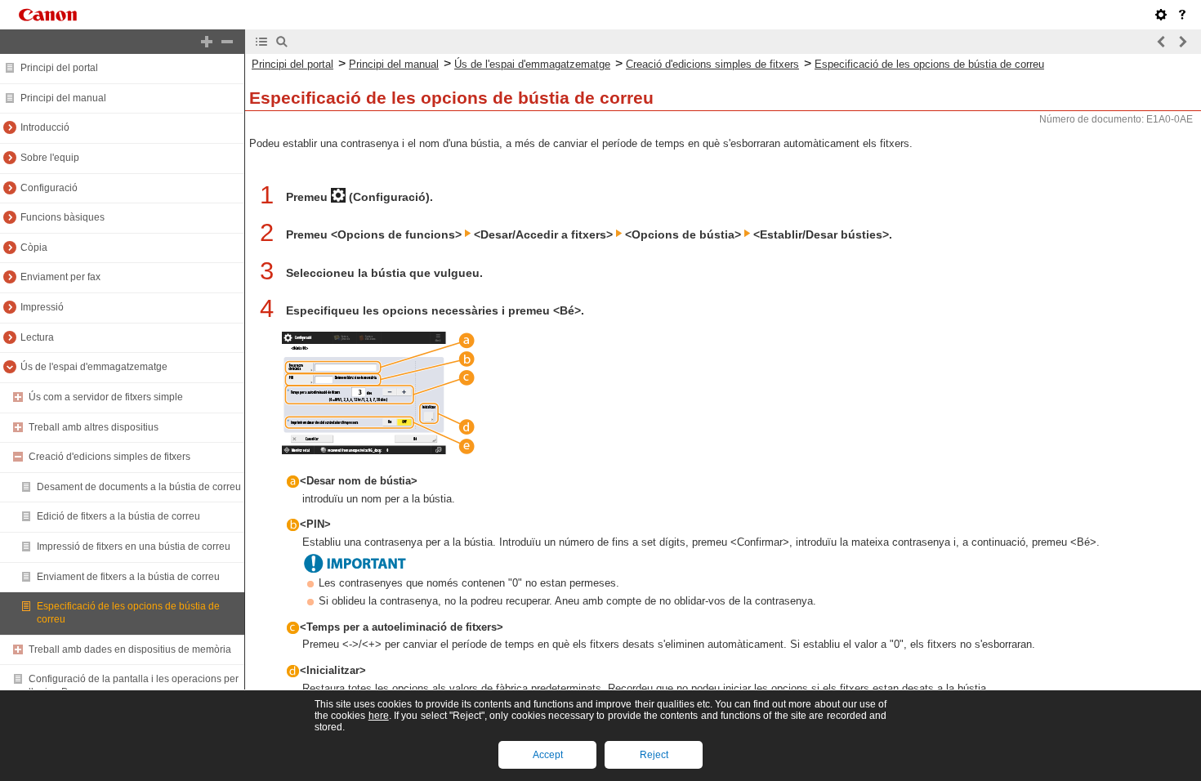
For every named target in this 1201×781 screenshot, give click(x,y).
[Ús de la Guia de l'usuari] (1182, 15)
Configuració (49, 188)
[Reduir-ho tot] (227, 42)
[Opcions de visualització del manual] (1161, 15)
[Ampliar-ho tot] (207, 42)
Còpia (33, 247)
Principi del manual (63, 98)
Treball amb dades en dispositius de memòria (130, 649)
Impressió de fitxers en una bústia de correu (133, 546)
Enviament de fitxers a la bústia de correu (128, 576)
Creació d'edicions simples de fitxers (109, 456)
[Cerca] (282, 42)
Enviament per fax (60, 277)
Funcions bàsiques (62, 217)
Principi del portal (59, 68)
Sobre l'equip (49, 157)
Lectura (37, 337)
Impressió (42, 307)
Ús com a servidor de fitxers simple (106, 397)
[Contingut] (261, 42)
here (378, 715)
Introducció (44, 127)
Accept (548, 755)
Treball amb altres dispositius (93, 427)
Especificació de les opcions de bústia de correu (929, 64)
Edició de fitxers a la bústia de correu (118, 516)
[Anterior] (1162, 42)
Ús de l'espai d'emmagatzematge (93, 367)
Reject (654, 755)
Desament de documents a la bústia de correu (139, 487)
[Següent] (1182, 42)
